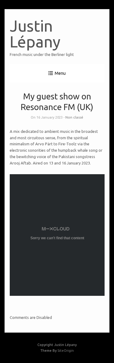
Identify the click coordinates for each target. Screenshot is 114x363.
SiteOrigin (65, 350)
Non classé (74, 117)
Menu (60, 73)
